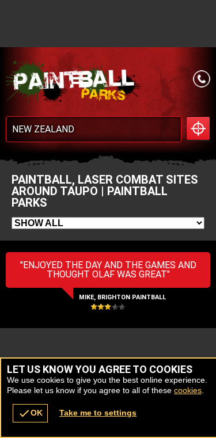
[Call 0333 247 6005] (201, 78)
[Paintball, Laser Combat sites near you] (198, 128)
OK (30, 413)
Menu (129, 78)
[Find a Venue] (93, 129)
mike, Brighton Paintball (122, 297)
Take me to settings (98, 412)
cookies (188, 390)
